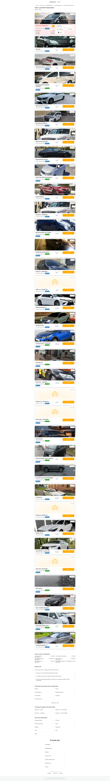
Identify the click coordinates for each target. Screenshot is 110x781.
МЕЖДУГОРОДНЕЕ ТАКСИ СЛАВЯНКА (44, 458)
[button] (54, 64)
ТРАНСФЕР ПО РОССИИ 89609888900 (44, 477)
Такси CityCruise (39, 438)
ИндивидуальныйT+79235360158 (43, 343)
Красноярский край (49, 5)
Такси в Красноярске (58, 5)
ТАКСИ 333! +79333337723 (41, 515)
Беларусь (49, 773)
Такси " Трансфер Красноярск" (42, 607)
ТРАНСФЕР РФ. (39, 362)
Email (61, 32)
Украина (60, 773)
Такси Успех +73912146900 (42, 568)
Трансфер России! (40, 325)
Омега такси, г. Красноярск (41, 382)
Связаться (68, 49)
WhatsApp (61, 29)
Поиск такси (42, 5)
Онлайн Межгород (40, 196)
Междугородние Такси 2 (41, 307)
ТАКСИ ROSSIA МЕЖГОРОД (42, 625)
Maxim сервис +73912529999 (42, 419)
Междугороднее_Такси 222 (42, 105)
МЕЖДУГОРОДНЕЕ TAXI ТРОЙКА (43, 232)
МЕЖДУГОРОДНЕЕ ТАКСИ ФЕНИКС (44, 177)
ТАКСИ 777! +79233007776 (41, 289)
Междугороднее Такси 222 (41, 123)
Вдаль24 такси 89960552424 (42, 25)
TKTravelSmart (39, 497)
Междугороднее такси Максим (42, 252)
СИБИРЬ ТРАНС (39, 533)
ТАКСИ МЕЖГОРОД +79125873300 (43, 67)
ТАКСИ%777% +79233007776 (42, 401)
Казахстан (55, 773)
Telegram (70, 29)
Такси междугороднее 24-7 (41, 645)
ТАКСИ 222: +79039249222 (41, 271)
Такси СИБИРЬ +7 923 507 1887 (43, 550)
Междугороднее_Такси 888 (42, 159)
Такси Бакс (38, 49)
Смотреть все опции (55, 702)
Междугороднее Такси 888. (42, 141)
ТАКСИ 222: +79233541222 (41, 214)
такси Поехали (39, 588)
